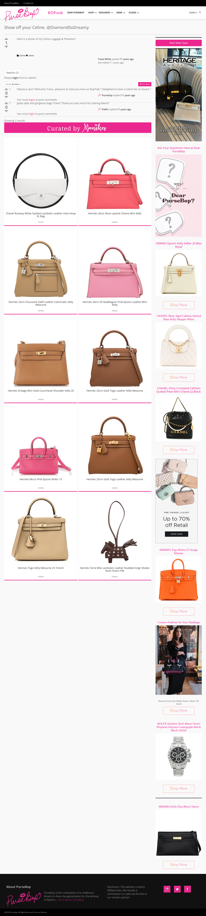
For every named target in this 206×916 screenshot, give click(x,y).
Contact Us (28, 3)
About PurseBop (11, 3)
